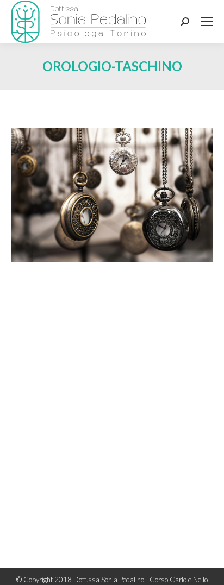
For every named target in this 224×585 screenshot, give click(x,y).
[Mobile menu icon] (206, 21)
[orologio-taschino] (112, 195)
